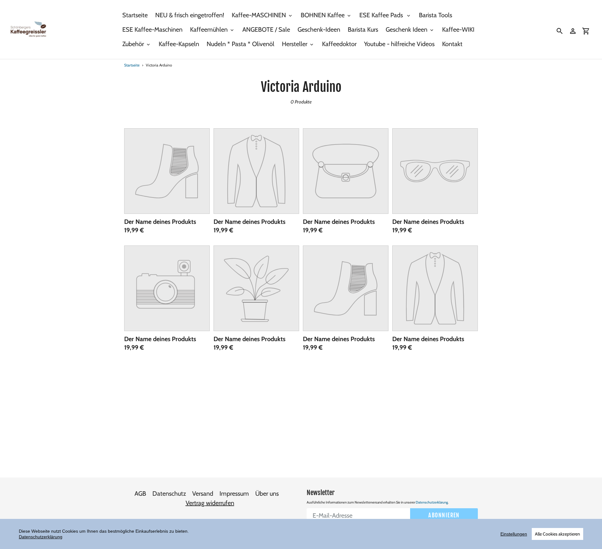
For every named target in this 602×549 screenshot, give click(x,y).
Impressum (234, 493)
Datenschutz (169, 493)
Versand (202, 493)
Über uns (267, 493)
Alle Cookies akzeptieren (557, 534)
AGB (140, 493)
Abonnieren (443, 515)
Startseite (132, 65)
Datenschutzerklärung (432, 502)
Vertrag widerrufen (210, 503)
